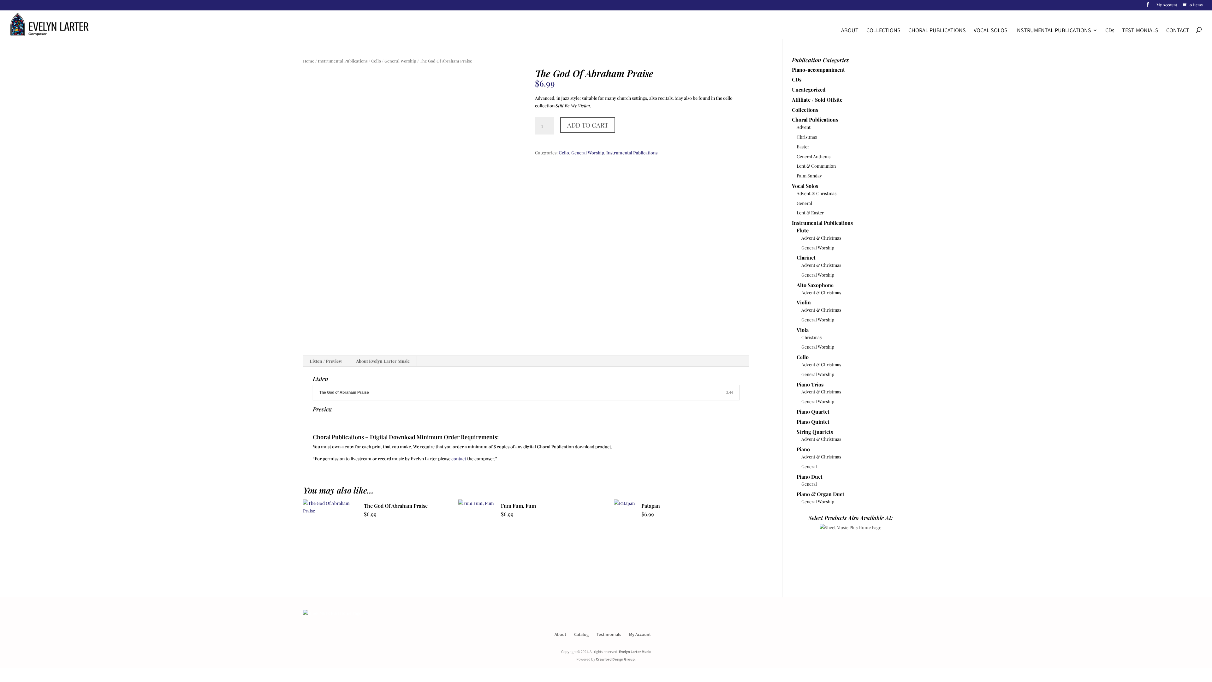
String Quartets (815, 431)
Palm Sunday (809, 176)
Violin (804, 302)
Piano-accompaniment (818, 69)
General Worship (400, 60)
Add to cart (587, 125)
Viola (803, 329)
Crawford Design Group (615, 659)
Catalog (581, 634)
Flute (803, 230)
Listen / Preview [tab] (326, 361)
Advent (804, 127)
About (849, 30)
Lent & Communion (816, 166)
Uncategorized (809, 89)
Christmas (807, 137)
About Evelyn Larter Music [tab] (383, 361)
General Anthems (813, 156)
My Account (1166, 5)
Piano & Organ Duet (820, 494)
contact (458, 459)
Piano (803, 449)
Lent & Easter (810, 213)
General (804, 203)
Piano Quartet (813, 411)
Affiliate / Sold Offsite (817, 99)
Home (308, 60)
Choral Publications (937, 30)
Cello (376, 60)
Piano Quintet (813, 421)
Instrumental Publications (1053, 30)
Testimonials (1140, 30)
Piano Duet (810, 476)
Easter (803, 147)
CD (1109, 30)
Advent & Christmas (816, 193)
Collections (883, 30)
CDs (796, 79)
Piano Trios (810, 384)
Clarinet (806, 257)
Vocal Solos (990, 30)
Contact (1177, 30)
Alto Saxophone (815, 285)
